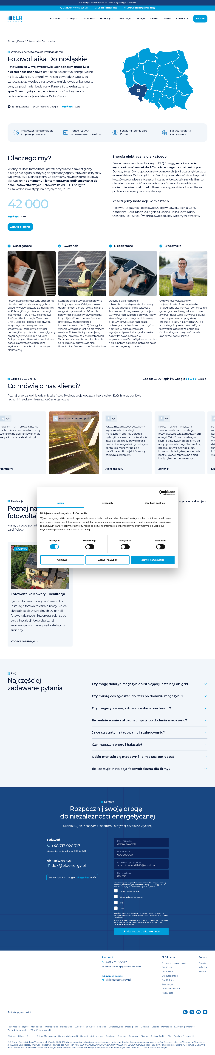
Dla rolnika (89, 18)
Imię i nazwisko (124, 841)
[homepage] (15, 19)
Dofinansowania (171, 988)
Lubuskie (90, 1026)
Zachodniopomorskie (18, 1030)
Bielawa (117, 208)
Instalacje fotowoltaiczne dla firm (177, 179)
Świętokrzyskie (116, 1026)
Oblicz (107, 8)
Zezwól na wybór (107, 560)
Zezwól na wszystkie (152, 560)
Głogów (162, 208)
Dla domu (54, 18)
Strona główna (16, 41)
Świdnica (147, 216)
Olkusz (21, 1036)
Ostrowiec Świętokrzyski (91, 1036)
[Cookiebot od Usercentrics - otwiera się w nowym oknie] (161, 492)
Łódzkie (155, 1026)
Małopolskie (36, 1026)
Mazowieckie (14, 1026)
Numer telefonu (124, 851)
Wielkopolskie (51, 1026)
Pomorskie (166, 1026)
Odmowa (62, 560)
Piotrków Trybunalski (183, 1036)
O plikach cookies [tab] (155, 503)
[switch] (89, 546)
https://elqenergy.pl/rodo (124, 924)
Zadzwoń (75, 8)
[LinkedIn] (198, 1012)
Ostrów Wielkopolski (68, 1036)
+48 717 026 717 (65, 845)
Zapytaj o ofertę (20, 226)
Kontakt (200, 18)
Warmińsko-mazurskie (41, 1030)
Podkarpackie (131, 1026)
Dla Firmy (167, 971)
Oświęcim (110, 1036)
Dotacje (140, 18)
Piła (169, 1036)
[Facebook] (185, 1012)
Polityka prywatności (19, 1012)
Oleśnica (118, 216)
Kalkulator (182, 18)
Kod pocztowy (124, 873)
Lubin (173, 212)
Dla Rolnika (168, 980)
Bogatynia (131, 208)
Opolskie (145, 1026)
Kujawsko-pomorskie (184, 1026)
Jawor (173, 208)
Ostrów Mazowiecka (46, 1036)
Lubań (163, 212)
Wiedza (154, 18)
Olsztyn (30, 1036)
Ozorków (122, 1036)
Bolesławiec (148, 208)
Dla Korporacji (170, 975)
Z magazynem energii (174, 963)
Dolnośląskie (66, 1026)
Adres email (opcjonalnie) (129, 862)
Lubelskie (79, 1026)
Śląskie (25, 1026)
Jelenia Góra (186, 208)
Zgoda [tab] (60, 503)
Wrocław (194, 216)
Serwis (167, 18)
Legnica (152, 212)
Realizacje (124, 18)
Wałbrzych (179, 216)
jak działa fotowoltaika (186, 187)
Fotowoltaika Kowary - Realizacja (38, 594)
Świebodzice (162, 216)
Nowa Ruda (186, 212)
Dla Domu (167, 967)
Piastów (145, 1036)
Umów (141, 8)
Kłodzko (140, 212)
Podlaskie (101, 1026)
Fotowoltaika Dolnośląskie (41, 41)
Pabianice (133, 1036)
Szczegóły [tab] (107, 503)
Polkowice (132, 216)
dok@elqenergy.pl (68, 865)
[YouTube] (205, 1012)
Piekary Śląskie (158, 1036)
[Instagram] (192, 1012)
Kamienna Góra (123, 212)
